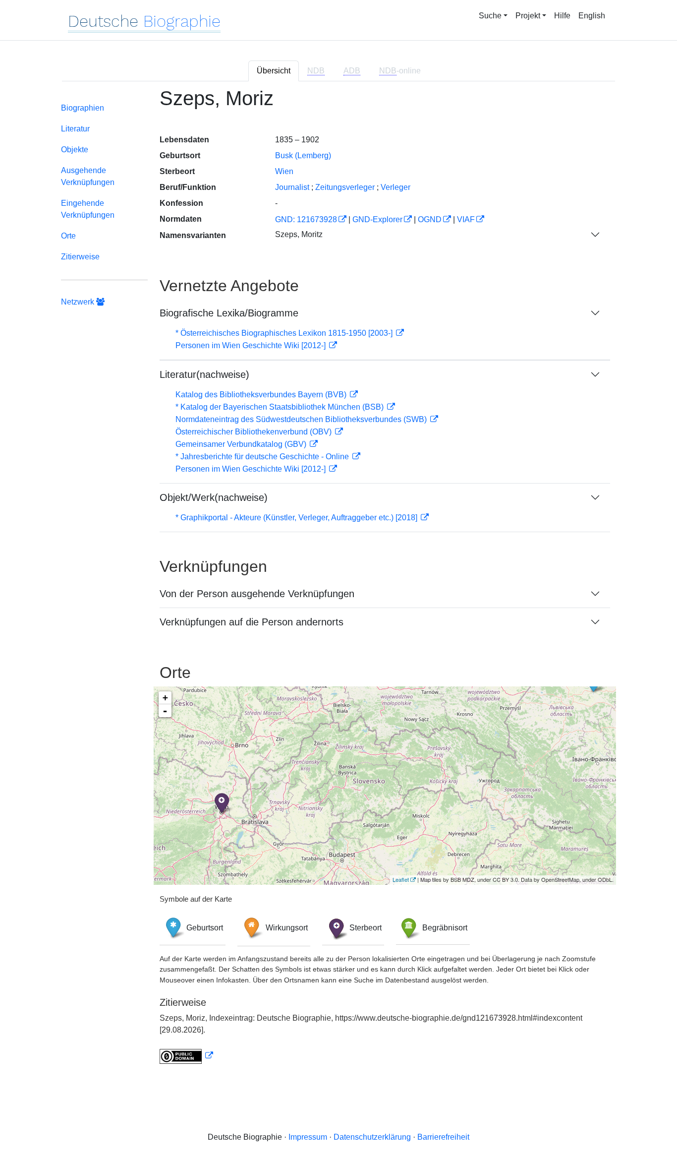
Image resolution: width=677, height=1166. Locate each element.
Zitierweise (80, 256)
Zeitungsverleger (345, 187)
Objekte (74, 149)
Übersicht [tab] (273, 70)
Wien (284, 171)
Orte (68, 236)
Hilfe (562, 15)
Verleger (395, 187)
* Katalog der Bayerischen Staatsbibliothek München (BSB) (280, 407)
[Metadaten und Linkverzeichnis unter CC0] (186, 1055)
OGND (430, 219)
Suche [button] (490, 15)
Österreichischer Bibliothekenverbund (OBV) (254, 432)
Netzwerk (78, 302)
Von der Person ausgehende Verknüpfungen (257, 593)
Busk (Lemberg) (303, 155)
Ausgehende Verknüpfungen (87, 176)
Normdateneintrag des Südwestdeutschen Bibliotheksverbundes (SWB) (302, 419)
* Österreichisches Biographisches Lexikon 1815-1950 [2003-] (285, 333)
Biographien (82, 108)
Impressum (307, 1137)
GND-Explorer (377, 219)
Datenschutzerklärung (372, 1137)
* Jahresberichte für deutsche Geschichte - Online (263, 456)
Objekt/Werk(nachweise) (214, 497)
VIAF (466, 219)
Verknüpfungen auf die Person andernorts (251, 621)
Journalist (292, 187)
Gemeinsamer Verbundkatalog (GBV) (241, 444)
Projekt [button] (527, 15)
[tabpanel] (338, 581)
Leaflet (401, 879)
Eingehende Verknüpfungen (87, 209)
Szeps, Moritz (299, 234)
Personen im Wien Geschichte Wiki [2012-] (251, 345)
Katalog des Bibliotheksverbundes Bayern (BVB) (261, 394)
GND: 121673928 (306, 219)
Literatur (75, 128)
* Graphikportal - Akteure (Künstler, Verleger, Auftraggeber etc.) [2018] (297, 517)
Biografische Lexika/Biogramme (229, 312)
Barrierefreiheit (443, 1137)
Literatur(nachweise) (204, 374)
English (591, 15)
